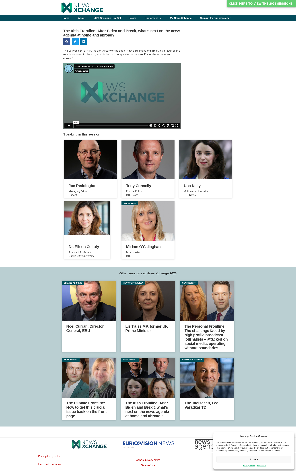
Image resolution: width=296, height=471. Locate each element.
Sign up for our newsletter (215, 18)
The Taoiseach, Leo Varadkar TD (201, 405)
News (133, 18)
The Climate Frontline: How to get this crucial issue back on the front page (86, 409)
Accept (254, 459)
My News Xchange (181, 18)
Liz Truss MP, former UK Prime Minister (146, 328)
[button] (261, 3)
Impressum (261, 466)
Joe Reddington (82, 186)
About (81, 18)
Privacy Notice (249, 466)
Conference (151, 18)
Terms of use (148, 465)
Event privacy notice (49, 456)
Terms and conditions (49, 464)
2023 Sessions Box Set (107, 18)
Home (65, 18)
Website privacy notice (148, 460)
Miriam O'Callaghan (143, 247)
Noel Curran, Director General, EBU (85, 328)
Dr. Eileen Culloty (84, 247)
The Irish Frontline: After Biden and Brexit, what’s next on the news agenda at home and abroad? (147, 409)
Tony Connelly (138, 186)
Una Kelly (192, 186)
